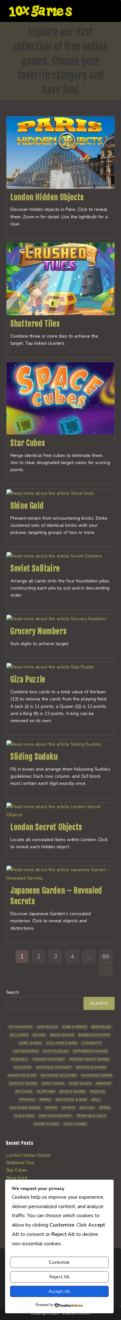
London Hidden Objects (47, 197)
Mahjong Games (91, 1067)
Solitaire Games (25, 1108)
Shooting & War (71, 1100)
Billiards (19, 1035)
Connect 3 (92, 1043)
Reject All (59, 1277)
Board (39, 1035)
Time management (55, 1116)
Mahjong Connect (53, 1067)
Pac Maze (23, 1091)
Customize (59, 1262)
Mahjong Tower (96, 1075)
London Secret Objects (46, 827)
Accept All (59, 1291)
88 (105, 956)
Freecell (19, 1059)
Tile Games (24, 1116)
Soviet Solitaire (35, 568)
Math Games (53, 1083)
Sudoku (87, 1108)
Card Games (30, 1043)
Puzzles (97, 1091)
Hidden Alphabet (49, 1059)
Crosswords (25, 1051)
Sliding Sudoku (33, 757)
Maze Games (80, 1083)
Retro (45, 1100)
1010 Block (47, 1027)
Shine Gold (27, 506)
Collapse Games (61, 1043)
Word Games (46, 1124)
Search (12, 992)
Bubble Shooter (94, 1035)
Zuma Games (75, 1124)
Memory (103, 1083)
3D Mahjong (20, 1027)
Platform (46, 1091)
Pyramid (27, 1100)
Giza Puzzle (27, 679)
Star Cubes (27, 443)
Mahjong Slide (22, 1075)
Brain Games (62, 1035)
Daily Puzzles (55, 1051)
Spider (51, 1108)
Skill (96, 1100)
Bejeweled (101, 1027)
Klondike (23, 1067)
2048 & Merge (74, 1027)
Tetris (104, 1108)
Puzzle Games (72, 1091)
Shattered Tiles (35, 324)
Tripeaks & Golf (91, 1116)
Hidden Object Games (89, 1059)
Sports (68, 1108)
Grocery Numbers (38, 631)
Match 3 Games (23, 1083)
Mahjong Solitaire (58, 1075)
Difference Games (90, 1051)
